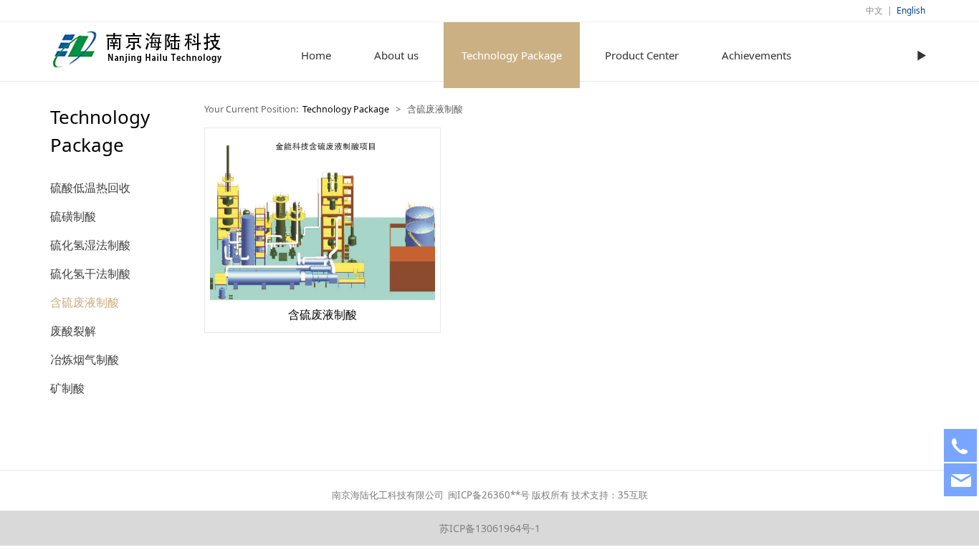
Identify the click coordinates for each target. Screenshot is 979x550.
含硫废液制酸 (84, 302)
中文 (874, 10)
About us (396, 55)
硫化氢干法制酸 (90, 273)
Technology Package (512, 55)
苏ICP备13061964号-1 (489, 528)
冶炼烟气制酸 (84, 359)
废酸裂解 (73, 331)
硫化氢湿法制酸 (90, 245)
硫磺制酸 (73, 216)
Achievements (756, 55)
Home (316, 55)
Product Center (642, 55)
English (911, 10)
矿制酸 (67, 388)
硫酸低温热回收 (90, 188)
